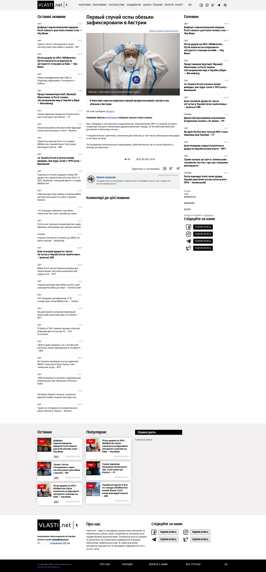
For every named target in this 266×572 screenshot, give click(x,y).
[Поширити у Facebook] (164, 169)
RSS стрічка (193, 564)
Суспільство (116, 4)
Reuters (110, 111)
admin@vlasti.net (60, 539)
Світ (39, 24)
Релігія (169, 4)
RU (190, 4)
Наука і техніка (153, 4)
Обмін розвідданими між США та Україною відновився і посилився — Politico (56, 80)
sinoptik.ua (208, 215)
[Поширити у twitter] (171, 169)
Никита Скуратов (105, 177)
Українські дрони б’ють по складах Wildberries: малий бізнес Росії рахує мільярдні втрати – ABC (56, 144)
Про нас (105, 564)
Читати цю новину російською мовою (163, 31)
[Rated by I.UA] (43, 543)
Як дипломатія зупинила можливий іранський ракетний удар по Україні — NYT (58, 315)
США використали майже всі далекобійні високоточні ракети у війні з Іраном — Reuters (59, 197)
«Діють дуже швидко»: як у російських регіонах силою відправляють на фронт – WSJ (58, 348)
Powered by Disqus (143, 439)
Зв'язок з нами (158, 564)
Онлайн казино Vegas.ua (48, 567)
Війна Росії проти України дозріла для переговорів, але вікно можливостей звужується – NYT (57, 271)
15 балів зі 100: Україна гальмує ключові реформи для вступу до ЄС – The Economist (58, 331)
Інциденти (134, 4)
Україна (41, 234)
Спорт (179, 4)
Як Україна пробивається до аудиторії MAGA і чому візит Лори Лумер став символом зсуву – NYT (57, 364)
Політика (85, 4)
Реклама (127, 564)
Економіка (99, 4)
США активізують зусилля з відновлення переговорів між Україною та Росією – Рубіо (59, 381)
